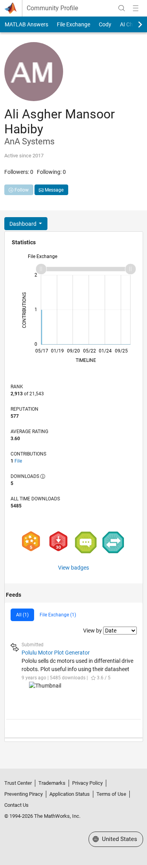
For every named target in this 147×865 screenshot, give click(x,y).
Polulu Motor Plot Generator (56, 652)
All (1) (22, 615)
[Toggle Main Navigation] (135, 8)
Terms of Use (111, 794)
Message (54, 190)
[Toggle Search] (121, 8)
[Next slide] (133, 24)
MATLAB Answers (26, 24)
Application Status (69, 794)
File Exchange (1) (58, 615)
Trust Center (18, 783)
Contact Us (16, 805)
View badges (73, 567)
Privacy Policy (87, 783)
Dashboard (23, 224)
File (18, 461)
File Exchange (73, 24)
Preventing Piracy (23, 794)
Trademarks (51, 783)
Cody (105, 24)
